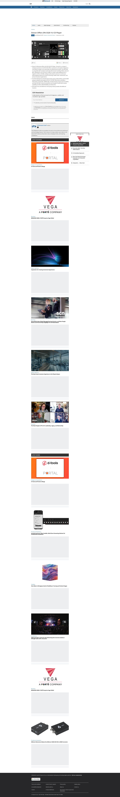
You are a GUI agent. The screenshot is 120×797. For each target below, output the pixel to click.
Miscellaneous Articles (37, 120)
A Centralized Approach (78, 153)
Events (55, 7)
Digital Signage (47, 25)
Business (42, 7)
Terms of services (48, 106)
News (33, 35)
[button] (88, 3)
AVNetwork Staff (39, 35)
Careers (33, 789)
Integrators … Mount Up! (79, 162)
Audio (39, 25)
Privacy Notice (37, 107)
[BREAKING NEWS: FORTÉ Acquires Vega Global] (79, 140)
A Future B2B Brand (50, 789)
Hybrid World (57, 25)
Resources (61, 7)
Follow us (59, 62)
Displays (74, 25)
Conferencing (66, 25)
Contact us (76, 787)
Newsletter (75, 7)
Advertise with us (49, 787)
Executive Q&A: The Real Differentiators (79, 149)
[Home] (46, 0)
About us (62, 787)
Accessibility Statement (36, 787)
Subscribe (68, 7)
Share (34, 62)
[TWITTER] (38, 127)
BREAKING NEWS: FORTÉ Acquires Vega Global (79, 144)
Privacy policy (63, 784)
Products (36, 7)
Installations (49, 7)
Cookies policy (77, 784)
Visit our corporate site (77, 775)
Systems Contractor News (49, 35)
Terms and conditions (36, 784)
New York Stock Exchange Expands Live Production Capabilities (79, 158)
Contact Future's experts (51, 784)
